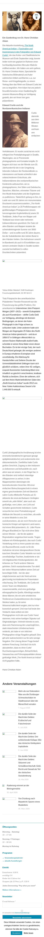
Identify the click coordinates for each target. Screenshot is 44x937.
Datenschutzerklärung (22, 913)
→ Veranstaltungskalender (12, 858)
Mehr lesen (28, 933)
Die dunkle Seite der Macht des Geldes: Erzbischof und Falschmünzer (27, 719)
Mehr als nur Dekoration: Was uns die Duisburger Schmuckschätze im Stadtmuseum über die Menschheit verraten (29, 697)
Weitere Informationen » (11, 890)
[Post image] (9, 695)
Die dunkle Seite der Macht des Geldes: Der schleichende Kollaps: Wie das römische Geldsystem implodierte (29, 739)
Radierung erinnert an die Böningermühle (18, 787)
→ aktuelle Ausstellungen (12, 861)
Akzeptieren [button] (16, 933)
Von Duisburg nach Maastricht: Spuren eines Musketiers (29, 801)
